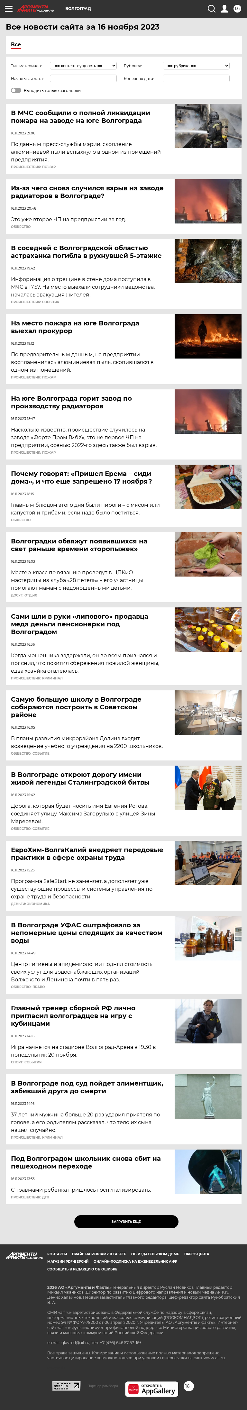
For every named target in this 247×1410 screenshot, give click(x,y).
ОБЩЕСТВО (21, 227)
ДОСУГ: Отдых (24, 595)
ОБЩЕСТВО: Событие (30, 753)
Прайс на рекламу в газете (99, 1254)
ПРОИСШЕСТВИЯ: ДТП (30, 1197)
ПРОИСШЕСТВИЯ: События (35, 302)
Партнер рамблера (102, 1386)
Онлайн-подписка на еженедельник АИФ (135, 1262)
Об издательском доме (155, 1254)
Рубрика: (133, 65)
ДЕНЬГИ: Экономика (30, 904)
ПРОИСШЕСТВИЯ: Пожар (33, 167)
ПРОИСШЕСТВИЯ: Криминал (37, 678)
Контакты (57, 1254)
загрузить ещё (126, 1222)
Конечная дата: (139, 78)
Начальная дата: (27, 78)
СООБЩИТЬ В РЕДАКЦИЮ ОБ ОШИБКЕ (82, 1269)
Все (16, 44)
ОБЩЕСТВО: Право (28, 987)
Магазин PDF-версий (67, 1262)
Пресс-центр (196, 1254)
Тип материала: (26, 65)
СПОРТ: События (26, 1062)
